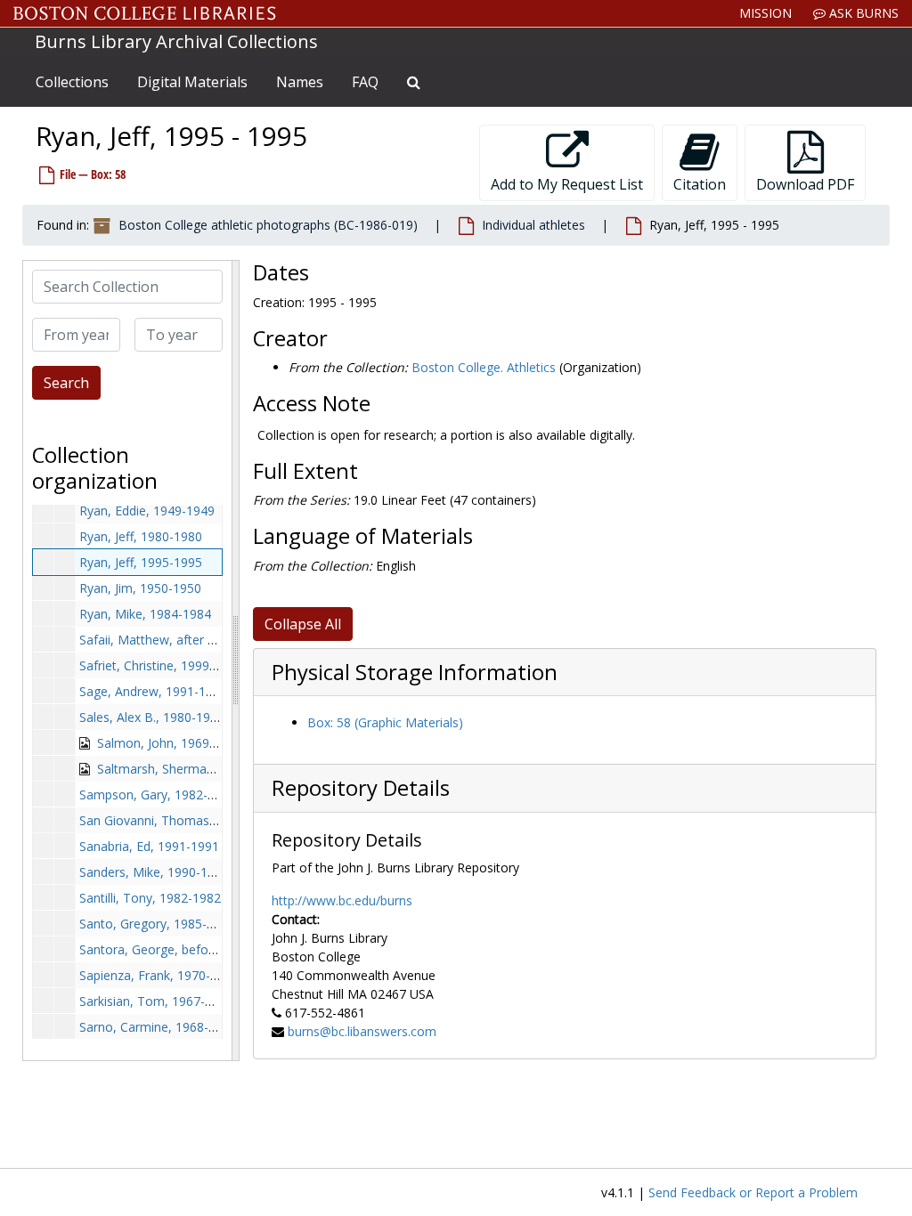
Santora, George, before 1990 (165, 949)
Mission (765, 12)
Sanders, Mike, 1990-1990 (154, 871)
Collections (72, 82)
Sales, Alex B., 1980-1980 (151, 717)
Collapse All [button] (303, 624)
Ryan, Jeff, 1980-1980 (140, 536)
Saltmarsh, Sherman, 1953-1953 (189, 768)
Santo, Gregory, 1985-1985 (157, 923)
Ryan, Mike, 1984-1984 (145, 613)
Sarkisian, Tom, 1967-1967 (156, 1001)
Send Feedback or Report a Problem (753, 1192)
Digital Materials (192, 82)
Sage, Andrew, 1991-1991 (153, 691)
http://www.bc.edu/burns (342, 900)
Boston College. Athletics (483, 367)
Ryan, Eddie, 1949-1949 (147, 510)
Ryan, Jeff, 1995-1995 (140, 562)
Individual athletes (533, 224)
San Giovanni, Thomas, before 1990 (183, 820)
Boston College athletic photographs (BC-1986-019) (268, 224)
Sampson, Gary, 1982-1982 (157, 794)
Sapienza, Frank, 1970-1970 (159, 975)
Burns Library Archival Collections (176, 41)
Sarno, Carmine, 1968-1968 (158, 1026)
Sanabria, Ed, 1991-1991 (149, 846)
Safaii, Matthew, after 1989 (157, 639)
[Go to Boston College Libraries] (144, 13)
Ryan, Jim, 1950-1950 (140, 588)
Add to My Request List (567, 184)
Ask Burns (862, 12)
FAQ (365, 82)
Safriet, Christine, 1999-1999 (160, 665)
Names (299, 82)
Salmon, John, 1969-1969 (169, 742)
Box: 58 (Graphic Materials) (385, 722)
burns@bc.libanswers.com (362, 1031)
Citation (699, 184)
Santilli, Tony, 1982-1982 (150, 897)
